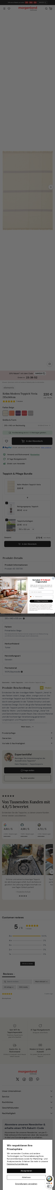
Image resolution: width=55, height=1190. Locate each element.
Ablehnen (26, 1177)
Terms (36, 610)
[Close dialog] (53, 578)
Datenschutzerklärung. (17, 1164)
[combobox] (31, 596)
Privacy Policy (31, 610)
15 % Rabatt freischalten (41, 601)
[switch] (49, 1186)
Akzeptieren (26, 1170)
